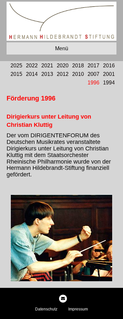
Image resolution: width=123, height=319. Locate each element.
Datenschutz (46, 309)
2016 (109, 65)
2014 (32, 74)
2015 (16, 74)
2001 (109, 74)
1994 (109, 82)
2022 (32, 65)
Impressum (78, 309)
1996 (93, 82)
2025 (16, 65)
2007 (93, 74)
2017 (93, 65)
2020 (63, 65)
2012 (63, 74)
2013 (47, 74)
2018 (78, 65)
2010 (78, 74)
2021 (47, 65)
